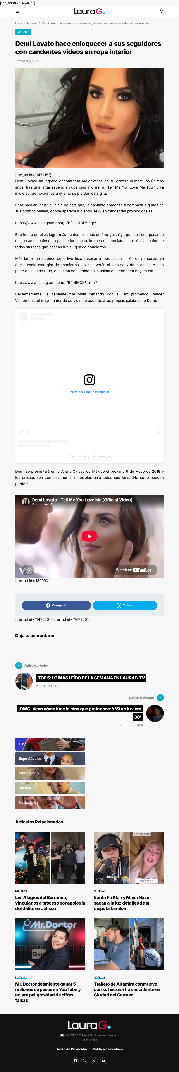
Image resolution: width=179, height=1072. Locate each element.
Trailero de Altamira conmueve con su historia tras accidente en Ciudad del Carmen (127, 989)
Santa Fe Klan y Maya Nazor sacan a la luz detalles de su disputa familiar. (122, 903)
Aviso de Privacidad (72, 1049)
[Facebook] (75, 1060)
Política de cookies (108, 1049)
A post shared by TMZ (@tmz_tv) (89, 456)
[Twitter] (84, 1060)
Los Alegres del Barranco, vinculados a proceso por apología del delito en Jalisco (50, 903)
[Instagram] (94, 1060)
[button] (17, 11)
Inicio (18, 23)
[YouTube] (103, 1060)
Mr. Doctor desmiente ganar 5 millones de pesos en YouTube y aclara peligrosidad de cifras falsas (48, 992)
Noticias (32, 23)
